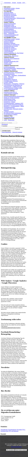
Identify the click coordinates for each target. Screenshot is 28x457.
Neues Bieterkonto (6, 132)
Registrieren (4, 124)
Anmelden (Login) (5, 130)
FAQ (23, 2)
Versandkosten (4, 429)
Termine (13, 2)
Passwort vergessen (16, 132)
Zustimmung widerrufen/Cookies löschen (11, 327)
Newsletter (19, 429)
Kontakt (18, 2)
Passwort (17, 129)
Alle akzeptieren (10, 450)
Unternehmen (7, 2)
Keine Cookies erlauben (21, 450)
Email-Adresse (19, 127)
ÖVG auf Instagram (13, 431)
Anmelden (4, 126)
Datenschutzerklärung (16, 446)
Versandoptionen (12, 429)
